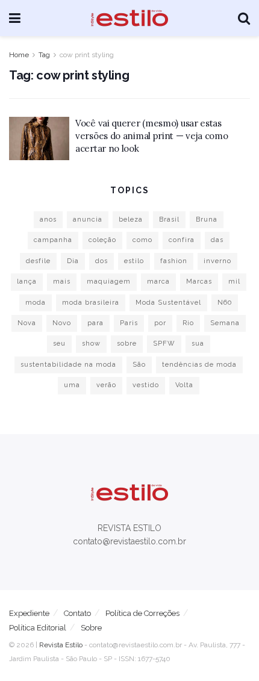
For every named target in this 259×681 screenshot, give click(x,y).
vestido (146, 385)
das (217, 240)
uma (72, 385)
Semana (225, 323)
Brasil (169, 219)
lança (27, 281)
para (95, 323)
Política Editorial (37, 627)
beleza (131, 219)
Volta (184, 385)
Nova (26, 323)
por (160, 323)
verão (106, 385)
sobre (127, 343)
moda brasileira (90, 302)
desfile (38, 261)
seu (59, 343)
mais (61, 281)
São (139, 364)
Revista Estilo (61, 645)
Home (19, 55)
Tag (44, 55)
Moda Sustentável (168, 302)
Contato (77, 613)
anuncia (87, 219)
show (91, 343)
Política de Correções (142, 613)
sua (198, 343)
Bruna (206, 219)
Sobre (91, 627)
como (142, 240)
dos (101, 261)
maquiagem (109, 281)
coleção (102, 240)
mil (234, 281)
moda (35, 302)
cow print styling (87, 55)
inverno (217, 261)
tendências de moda (199, 364)
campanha (53, 240)
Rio (188, 323)
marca (158, 281)
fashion (173, 261)
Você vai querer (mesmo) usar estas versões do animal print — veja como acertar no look (151, 135)
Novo (61, 323)
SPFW (164, 343)
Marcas (199, 281)
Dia (73, 261)
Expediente (29, 613)
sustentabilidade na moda (68, 364)
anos (48, 219)
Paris (129, 323)
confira (182, 240)
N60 (224, 302)
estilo (134, 261)
